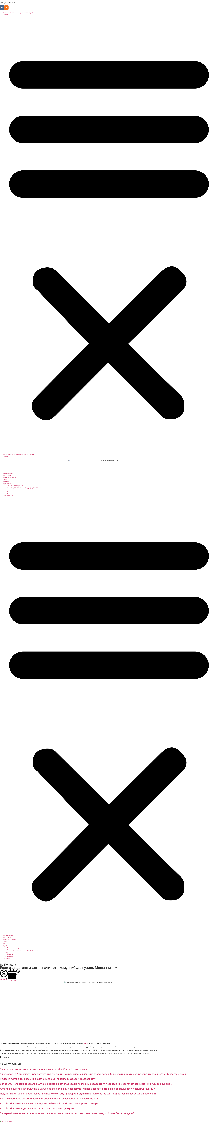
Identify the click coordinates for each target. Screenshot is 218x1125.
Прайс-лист (7, 484)
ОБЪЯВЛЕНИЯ (8, 496)
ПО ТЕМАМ (7, 475)
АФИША (6, 15)
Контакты (10, 492)
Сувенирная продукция (15, 486)
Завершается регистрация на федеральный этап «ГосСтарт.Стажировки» (43, 1069)
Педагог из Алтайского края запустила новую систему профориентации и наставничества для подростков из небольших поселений (78, 1093)
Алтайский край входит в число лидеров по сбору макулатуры (37, 1108)
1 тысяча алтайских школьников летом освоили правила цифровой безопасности (48, 1078)
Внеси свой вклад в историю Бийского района (19, 13)
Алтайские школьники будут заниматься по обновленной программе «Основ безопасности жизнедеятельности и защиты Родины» (77, 1088)
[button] (109, 234)
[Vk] (2, 7)
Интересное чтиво (9, 477)
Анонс (5, 479)
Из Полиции (8, 964)
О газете (6, 490)
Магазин (6, 481)
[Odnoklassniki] (6, 7)
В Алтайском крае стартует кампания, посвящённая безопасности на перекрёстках (49, 1098)
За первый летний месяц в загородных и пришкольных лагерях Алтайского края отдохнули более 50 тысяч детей (67, 1113)
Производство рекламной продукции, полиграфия (24, 488)
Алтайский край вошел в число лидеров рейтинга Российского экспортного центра (49, 1103)
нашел (86, 1043)
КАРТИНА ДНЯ (8, 473)
